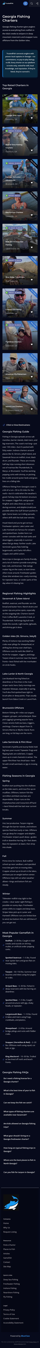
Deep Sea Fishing (10, 1279)
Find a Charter (9, 1245)
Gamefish (7, 1258)
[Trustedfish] (7, 3)
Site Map (7, 1266)
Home (6, 1223)
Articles (6, 1253)
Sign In (25, 3)
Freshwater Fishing (11, 1284)
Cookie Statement (11, 1318)
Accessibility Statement (13, 1322)
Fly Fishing (7, 1296)
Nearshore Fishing (11, 1292)
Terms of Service (18, 1344)
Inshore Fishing (9, 1288)
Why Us (6, 1227)
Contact (6, 1262)
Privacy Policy (9, 1310)
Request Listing (10, 1232)
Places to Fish (9, 1249)
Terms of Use (9, 1314)
